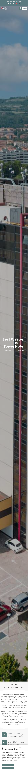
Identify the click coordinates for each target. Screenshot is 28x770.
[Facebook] (8, 3)
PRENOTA (25, 8)
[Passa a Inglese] (16, 4)
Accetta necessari (8, 768)
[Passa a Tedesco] (19, 4)
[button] (20, 8)
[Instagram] (10, 3)
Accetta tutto (8, 765)
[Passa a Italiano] (13, 4)
